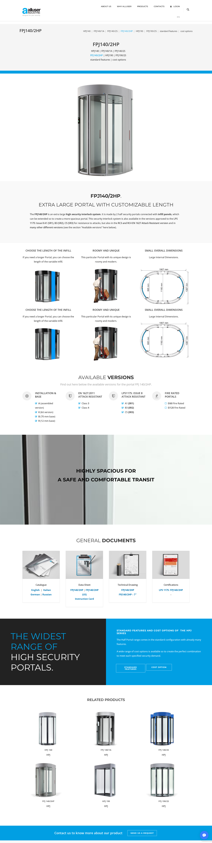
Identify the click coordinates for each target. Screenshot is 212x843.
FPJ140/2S (112, 31)
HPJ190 (139, 31)
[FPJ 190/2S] (164, 780)
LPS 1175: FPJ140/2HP (171, 590)
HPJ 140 (48, 750)
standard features (168, 31)
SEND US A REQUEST (142, 833)
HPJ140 (87, 31)
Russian (47, 594)
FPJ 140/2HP (48, 801)
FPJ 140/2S (163, 750)
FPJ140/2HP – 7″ (127, 594)
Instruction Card (84, 598)
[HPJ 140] (48, 729)
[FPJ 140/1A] (106, 729)
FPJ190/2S (151, 31)
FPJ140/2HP (76, 590)
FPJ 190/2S (163, 801)
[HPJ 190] (106, 780)
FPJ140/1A (99, 31)
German (35, 594)
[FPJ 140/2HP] (48, 780)
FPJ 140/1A (106, 750)
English (35, 590)
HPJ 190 (106, 801)
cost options (186, 31)
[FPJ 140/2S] (164, 729)
